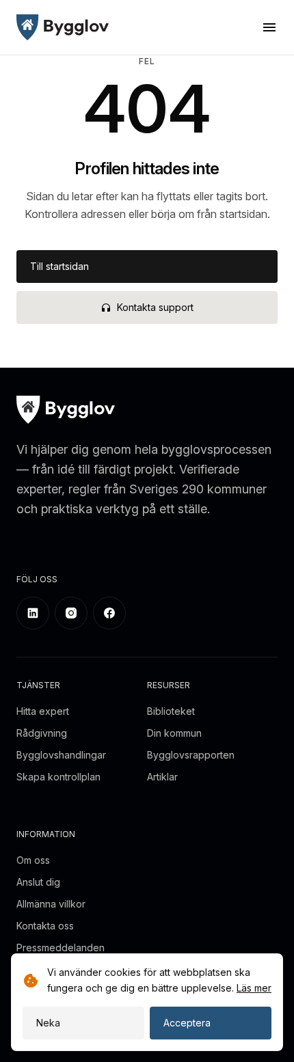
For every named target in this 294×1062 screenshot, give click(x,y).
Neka (48, 1023)
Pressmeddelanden (60, 947)
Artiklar (162, 776)
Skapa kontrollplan (58, 776)
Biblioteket (171, 711)
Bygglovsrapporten (191, 755)
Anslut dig (38, 882)
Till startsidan (59, 266)
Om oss (33, 860)
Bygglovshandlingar (61, 755)
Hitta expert (42, 711)
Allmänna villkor (50, 904)
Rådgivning (41, 733)
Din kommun (174, 733)
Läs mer (254, 988)
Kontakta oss (45, 925)
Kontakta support (155, 307)
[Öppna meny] (269, 27)
